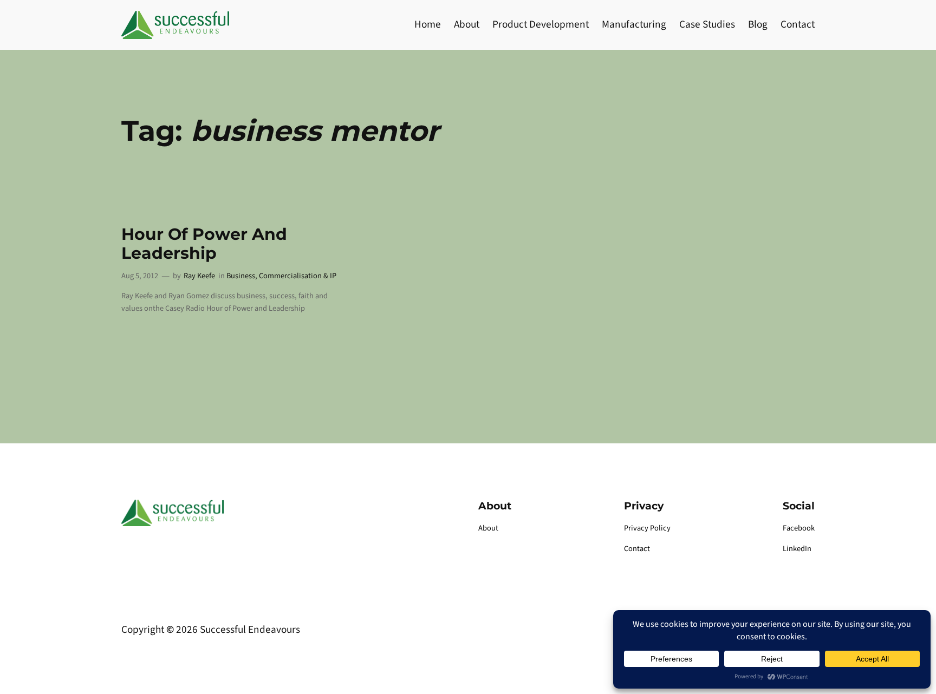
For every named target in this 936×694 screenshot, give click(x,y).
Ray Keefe (199, 275)
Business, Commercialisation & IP (281, 275)
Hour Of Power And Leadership (204, 244)
